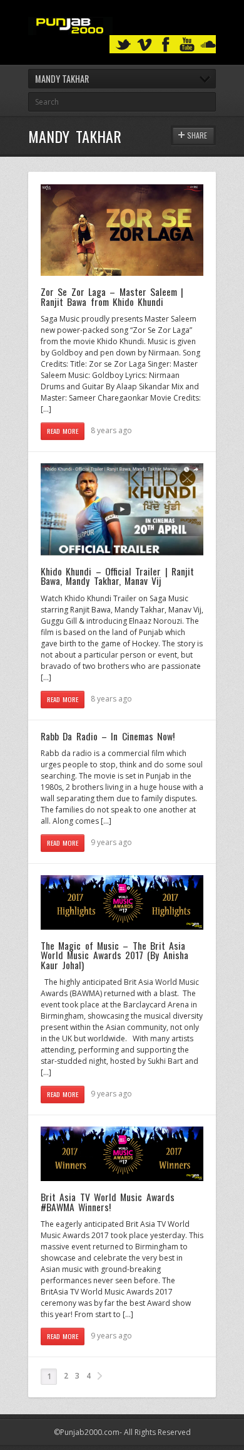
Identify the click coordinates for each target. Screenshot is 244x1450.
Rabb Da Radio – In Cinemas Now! (108, 735)
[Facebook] (165, 45)
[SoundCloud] (208, 45)
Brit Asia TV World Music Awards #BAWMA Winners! (108, 1201)
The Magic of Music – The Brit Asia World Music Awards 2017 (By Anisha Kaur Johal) (114, 955)
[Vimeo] (144, 45)
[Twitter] (123, 45)
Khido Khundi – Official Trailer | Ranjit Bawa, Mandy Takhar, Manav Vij (117, 576)
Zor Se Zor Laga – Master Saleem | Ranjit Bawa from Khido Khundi (112, 296)
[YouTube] (187, 45)
